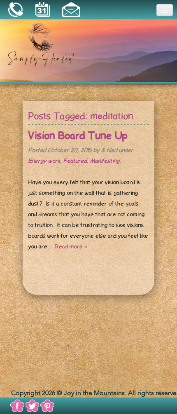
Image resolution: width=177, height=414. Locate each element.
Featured (75, 161)
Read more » (71, 246)
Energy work (44, 161)
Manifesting (105, 161)
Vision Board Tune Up (78, 136)
